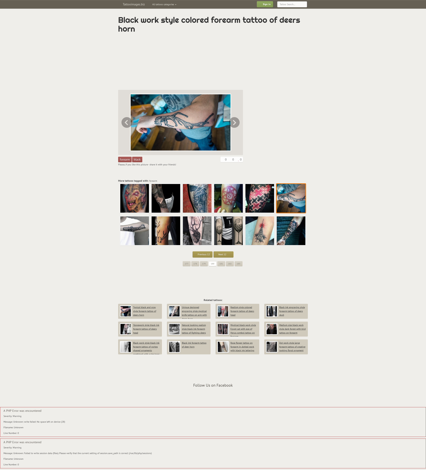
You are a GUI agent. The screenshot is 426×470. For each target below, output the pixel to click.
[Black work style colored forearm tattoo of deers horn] (291, 198)
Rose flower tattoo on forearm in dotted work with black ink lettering (242, 346)
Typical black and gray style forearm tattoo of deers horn (144, 311)
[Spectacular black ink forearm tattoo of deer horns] (166, 231)
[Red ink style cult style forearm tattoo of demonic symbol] (228, 198)
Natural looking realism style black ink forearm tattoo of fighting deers (194, 329)
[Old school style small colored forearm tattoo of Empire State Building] (260, 231)
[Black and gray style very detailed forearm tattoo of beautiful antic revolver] (197, 198)
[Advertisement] (199, 61)
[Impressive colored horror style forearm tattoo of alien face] (135, 198)
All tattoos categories (163, 4)
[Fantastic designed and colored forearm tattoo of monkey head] (291, 231)
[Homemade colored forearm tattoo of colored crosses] (126, 122)
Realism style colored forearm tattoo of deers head (242, 311)
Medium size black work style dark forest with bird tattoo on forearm (292, 329)
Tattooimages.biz (133, 4)
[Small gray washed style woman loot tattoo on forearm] (166, 198)
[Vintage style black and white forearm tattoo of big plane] (234, 122)
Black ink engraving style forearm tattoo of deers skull (292, 311)
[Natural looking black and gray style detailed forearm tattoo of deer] (197, 231)
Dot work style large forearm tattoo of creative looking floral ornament (292, 346)
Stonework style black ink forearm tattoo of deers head (146, 329)
